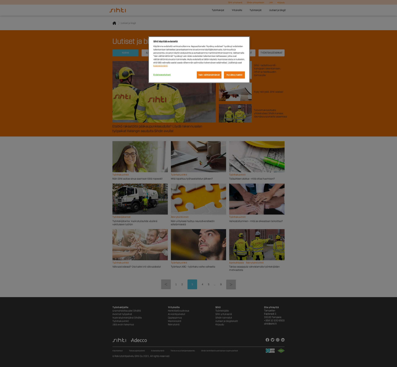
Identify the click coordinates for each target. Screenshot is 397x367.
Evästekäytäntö (160, 66)
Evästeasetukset (162, 74)
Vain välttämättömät (209, 75)
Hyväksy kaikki (234, 75)
